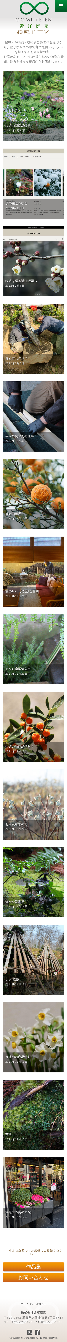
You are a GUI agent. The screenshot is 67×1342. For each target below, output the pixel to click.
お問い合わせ (33, 1277)
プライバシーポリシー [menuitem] (33, 1304)
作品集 (33, 1267)
